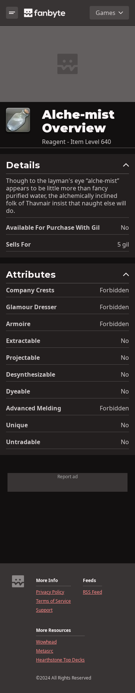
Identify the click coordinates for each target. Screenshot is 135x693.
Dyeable (18, 391)
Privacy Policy (50, 592)
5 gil (123, 244)
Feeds (89, 581)
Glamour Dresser (31, 307)
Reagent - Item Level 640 (76, 141)
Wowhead (46, 642)
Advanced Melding (33, 408)
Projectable (23, 357)
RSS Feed (92, 592)
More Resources (53, 630)
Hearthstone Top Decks (60, 660)
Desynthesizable (30, 374)
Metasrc (44, 651)
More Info (47, 581)
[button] (67, 167)
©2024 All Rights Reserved (63, 678)
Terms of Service (53, 601)
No (125, 227)
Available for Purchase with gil (53, 227)
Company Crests (30, 290)
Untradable (23, 442)
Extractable (23, 340)
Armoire (18, 324)
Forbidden (114, 290)
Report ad (67, 476)
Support (44, 610)
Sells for (18, 244)
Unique (17, 425)
